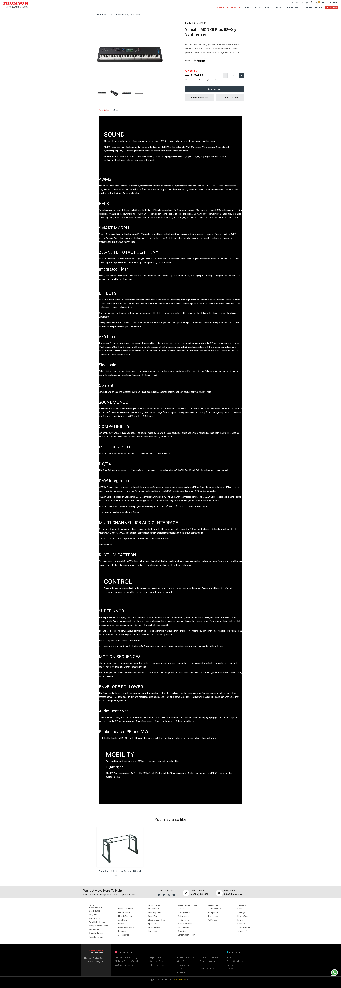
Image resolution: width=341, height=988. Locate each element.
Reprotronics (155, 957)
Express (220, 7)
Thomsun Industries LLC (210, 957)
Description (104, 110)
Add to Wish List (201, 97)
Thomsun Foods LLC (209, 969)
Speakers (152, 924)
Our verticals (125, 952)
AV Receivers (153, 909)
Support (308, 7)
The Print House (157, 965)
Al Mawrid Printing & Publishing (128, 961)
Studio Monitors (214, 909)
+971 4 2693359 (329, 2)
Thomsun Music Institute (182, 967)
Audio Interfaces (185, 924)
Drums (121, 924)
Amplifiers (122, 920)
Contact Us (231, 969)
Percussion (123, 931)
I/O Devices (212, 920)
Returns (230, 965)
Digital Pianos (94, 918)
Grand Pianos (94, 911)
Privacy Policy (233, 957)
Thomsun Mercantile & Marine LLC (184, 959)
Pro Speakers (183, 920)
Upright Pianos (95, 915)
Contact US (242, 931)
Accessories (123, 935)
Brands (318, 7)
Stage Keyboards (96, 933)
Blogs (239, 909)
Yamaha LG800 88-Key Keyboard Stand (120, 871)
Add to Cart (215, 89)
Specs (116, 110)
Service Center (243, 927)
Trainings (241, 912)
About (268, 7)
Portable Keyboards (97, 922)
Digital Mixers (183, 916)
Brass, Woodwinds (126, 927)
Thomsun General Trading (126, 957)
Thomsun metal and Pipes (208, 963)
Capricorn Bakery (157, 961)
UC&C (257, 7)
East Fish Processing (124, 965)
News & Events (294, 7)
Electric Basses (125, 916)
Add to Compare (230, 97)
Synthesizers (94, 929)
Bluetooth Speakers (156, 920)
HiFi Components (155, 912)
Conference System (186, 935)
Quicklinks (234, 952)
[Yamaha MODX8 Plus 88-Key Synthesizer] (130, 54)
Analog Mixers (184, 912)
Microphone (213, 912)
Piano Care (242, 924)
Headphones (213, 916)
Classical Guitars (125, 909)
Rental (240, 920)
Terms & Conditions (235, 961)
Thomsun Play (181, 972)
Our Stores (331, 7)
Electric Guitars (124, 912)
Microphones (183, 927)
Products (279, 7)
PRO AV (181, 909)
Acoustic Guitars (96, 937)
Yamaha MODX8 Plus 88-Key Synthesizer (121, 14)
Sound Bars (153, 916)
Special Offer (233, 7)
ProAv (246, 7)
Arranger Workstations (98, 926)
